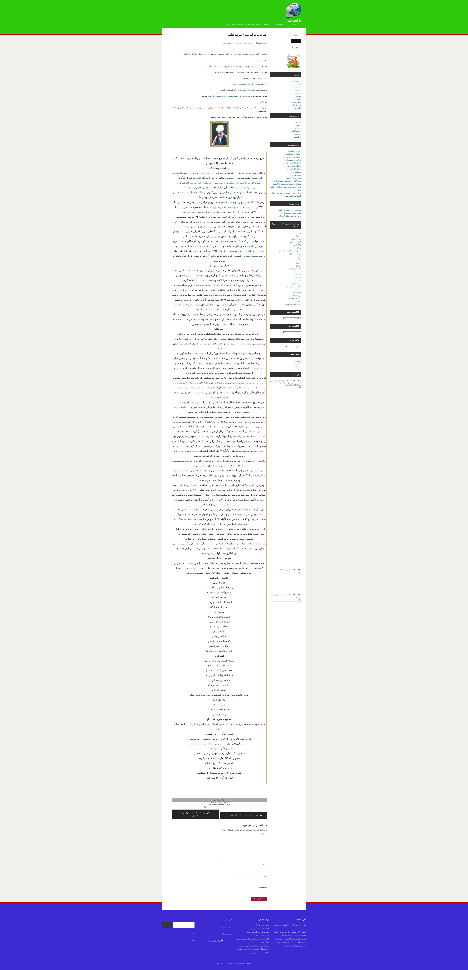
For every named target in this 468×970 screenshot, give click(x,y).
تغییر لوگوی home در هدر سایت (258, 932)
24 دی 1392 (239, 43)
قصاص (240, 509)
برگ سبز (298, 87)
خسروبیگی (258, 43)
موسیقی (254, 470)
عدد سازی (278, 939)
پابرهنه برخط (296, 283)
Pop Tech (298, 274)
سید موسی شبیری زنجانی (241, 84)
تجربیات (298, 93)
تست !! (298, 367)
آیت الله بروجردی (203, 211)
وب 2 (299, 280)
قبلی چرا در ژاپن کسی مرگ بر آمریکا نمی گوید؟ (243, 815)
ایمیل (264, 876)
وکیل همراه (297, 245)
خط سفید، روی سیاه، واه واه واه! (289, 210)
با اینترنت (294, 20)
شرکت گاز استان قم (293, 169)
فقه (190, 177)
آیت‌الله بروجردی (202, 245)
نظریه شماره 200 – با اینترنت (294, 925)
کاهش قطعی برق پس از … (291, 213)
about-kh (298, 108)
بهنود (299, 257)
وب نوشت (297, 233)
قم (224, 43)
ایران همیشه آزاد (295, 254)
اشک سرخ (297, 301)
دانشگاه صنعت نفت (294, 166)
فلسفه (230, 177)
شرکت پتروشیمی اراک (292, 160)
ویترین (298, 96)
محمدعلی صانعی (231, 192)
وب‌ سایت (263, 887)
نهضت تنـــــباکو (242, 187)
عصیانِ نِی (297, 278)
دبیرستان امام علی (294, 151)
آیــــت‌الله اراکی (249, 250)
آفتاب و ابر (297, 364)
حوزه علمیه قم (229, 206)
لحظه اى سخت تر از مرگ (259, 929)
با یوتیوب (298, 125)
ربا (256, 499)
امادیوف (298, 236)
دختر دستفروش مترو (293, 286)
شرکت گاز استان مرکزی (292, 163)
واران (299, 248)
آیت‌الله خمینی (228, 216)
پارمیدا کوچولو (296, 239)
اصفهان (255, 177)
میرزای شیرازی (186, 182)
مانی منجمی (296, 272)
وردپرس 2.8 (296, 361)
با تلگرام (298, 128)
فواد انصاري (296, 292)
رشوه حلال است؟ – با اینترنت (294, 932)
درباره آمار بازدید (226, 927)
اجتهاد (224, 241)
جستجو (192, 920)
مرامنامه (298, 90)
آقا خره (298, 260)
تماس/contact (296, 102)
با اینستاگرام (296, 131)
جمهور (299, 263)
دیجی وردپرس (222, 963)
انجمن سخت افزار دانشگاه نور (290, 251)
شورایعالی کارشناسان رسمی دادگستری (287, 184)
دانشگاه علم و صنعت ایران (291, 157)
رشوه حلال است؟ (262, 935)
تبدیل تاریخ (191, 940)
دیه (243, 460)
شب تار (298, 289)
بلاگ (299, 84)
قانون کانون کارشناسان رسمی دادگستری (286, 181)
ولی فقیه (221, 397)
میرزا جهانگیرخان (205, 177)
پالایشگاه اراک (296, 172)
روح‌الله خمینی (251, 245)
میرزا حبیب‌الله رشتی (239, 182)
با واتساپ (297, 137)
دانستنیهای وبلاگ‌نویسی (293, 304)
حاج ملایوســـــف (189, 192)
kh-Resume (297, 105)
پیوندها (299, 99)
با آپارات (298, 134)
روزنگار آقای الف (295, 295)
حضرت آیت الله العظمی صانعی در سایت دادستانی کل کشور (229, 96)
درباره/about (296, 81)
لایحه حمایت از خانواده (240, 543)
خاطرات (228, 43)
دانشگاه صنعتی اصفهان (293, 154)
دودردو (298, 266)
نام (265, 865)
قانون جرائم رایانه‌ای (293, 178)
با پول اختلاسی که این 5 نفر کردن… (288, 216)
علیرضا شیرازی (295, 242)
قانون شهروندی (295, 175)
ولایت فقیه (251, 377)
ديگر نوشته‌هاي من (294, 298)
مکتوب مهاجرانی (295, 268)
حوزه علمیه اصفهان (228, 202)
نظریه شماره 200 (262, 925)
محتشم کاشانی (205, 807)
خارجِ (238, 216)
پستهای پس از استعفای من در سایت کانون (253, 946)
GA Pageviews (227, 934)
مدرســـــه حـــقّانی (253, 255)
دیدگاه (264, 834)
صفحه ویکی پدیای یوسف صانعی (248, 90)
